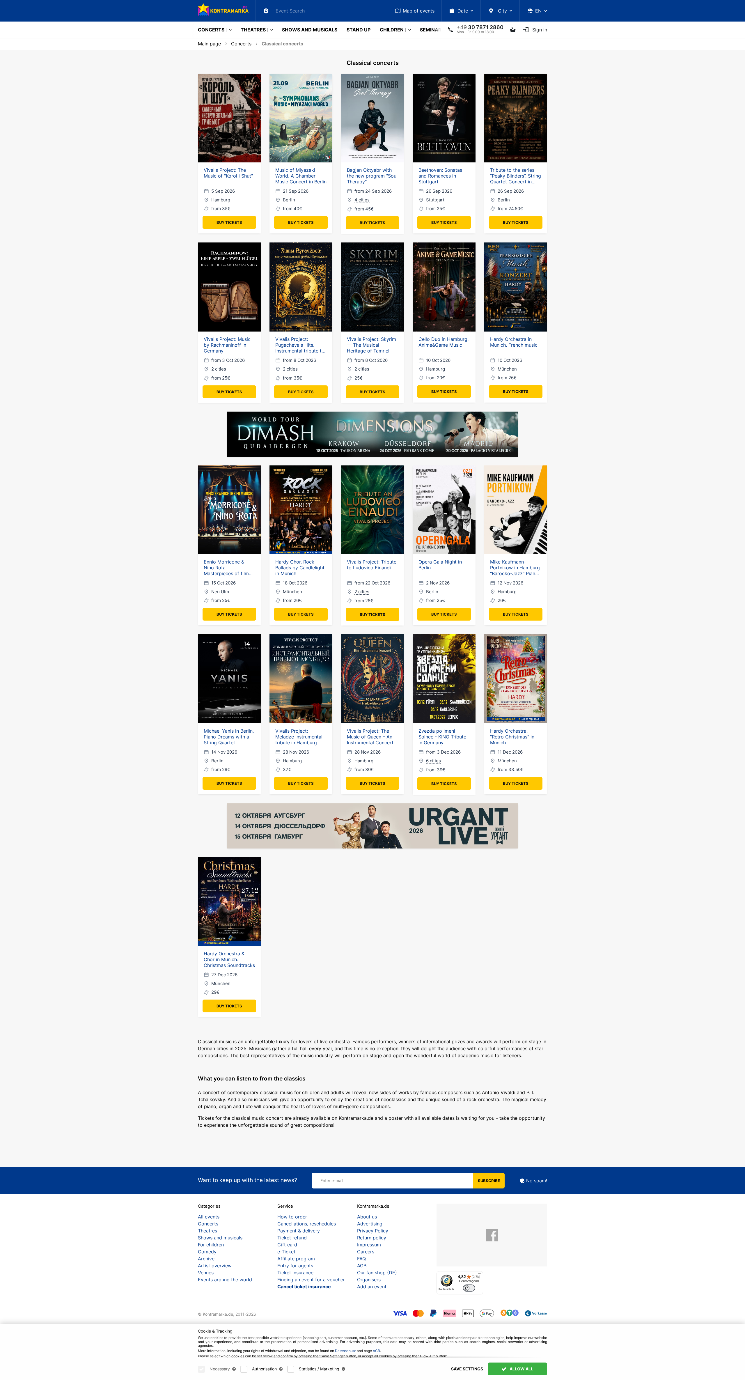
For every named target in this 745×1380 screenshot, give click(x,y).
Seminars (432, 30)
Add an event (371, 1286)
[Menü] (479, 1274)
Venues (206, 1273)
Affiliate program (296, 1259)
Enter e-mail (331, 1180)
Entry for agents (295, 1266)
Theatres (253, 30)
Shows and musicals (309, 30)
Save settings (467, 1368)
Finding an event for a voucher (311, 1279)
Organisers (369, 1279)
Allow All (521, 1368)
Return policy (371, 1238)
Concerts (211, 30)
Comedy (207, 1252)
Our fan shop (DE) (377, 1273)
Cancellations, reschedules (306, 1224)
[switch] (469, 1288)
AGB (361, 1266)
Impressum (369, 1245)
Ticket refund (292, 1238)
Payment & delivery (298, 1231)
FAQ (361, 1259)
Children (392, 30)
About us (367, 1217)
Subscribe (489, 1180)
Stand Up (358, 30)
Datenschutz (345, 1351)
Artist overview (215, 1266)
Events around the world (225, 1279)
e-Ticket (286, 1252)
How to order (292, 1217)
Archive (206, 1259)
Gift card (287, 1245)
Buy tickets (229, 222)
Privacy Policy (372, 1231)
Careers (365, 1252)
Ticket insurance (295, 1273)
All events (208, 1217)
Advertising (369, 1224)
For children (211, 1245)
